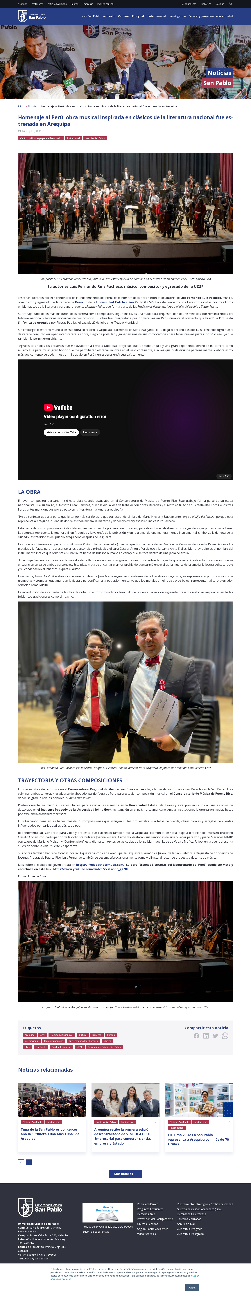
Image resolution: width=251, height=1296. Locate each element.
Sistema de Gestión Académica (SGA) (199, 1209)
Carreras (123, 16)
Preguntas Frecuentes (150, 1209)
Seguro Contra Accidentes (152, 1229)
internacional (31, 1041)
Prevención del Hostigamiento (155, 1219)
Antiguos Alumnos (57, 4)
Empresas (88, 4)
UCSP (80, 1047)
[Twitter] (215, 1035)
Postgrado (139, 16)
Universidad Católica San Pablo (104, 1047)
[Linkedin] (206, 1035)
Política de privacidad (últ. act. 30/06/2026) (108, 1226)
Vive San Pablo (91, 16)
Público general (105, 4)
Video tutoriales (146, 1234)
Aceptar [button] (192, 1287)
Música (107, 1041)
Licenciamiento (188, 4)
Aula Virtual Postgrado (190, 1234)
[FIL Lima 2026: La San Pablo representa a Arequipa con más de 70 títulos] (199, 1100)
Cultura (83, 1035)
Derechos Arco (146, 1214)
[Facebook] (196, 1035)
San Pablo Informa (61, 1047)
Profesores (37, 4)
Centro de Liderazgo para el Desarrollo (40, 138)
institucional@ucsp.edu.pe (33, 1258)
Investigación (177, 16)
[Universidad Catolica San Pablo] (32, 16)
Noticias (220, 4)
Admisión (109, 16)
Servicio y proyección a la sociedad (211, 16)
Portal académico (147, 1204)
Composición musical (62, 1035)
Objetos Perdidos (147, 1224)
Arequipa (30, 1035)
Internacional (157, 16)
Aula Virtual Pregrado (189, 1229)
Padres (74, 4)
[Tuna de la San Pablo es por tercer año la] (52, 1100)
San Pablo (41, 1047)
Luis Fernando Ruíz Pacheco (83, 1041)
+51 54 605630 (27, 1254)
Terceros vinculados (189, 1219)
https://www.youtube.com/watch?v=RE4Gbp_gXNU (90, 869)
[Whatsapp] (225, 1035)
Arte (42, 1035)
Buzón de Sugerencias (96, 1231)
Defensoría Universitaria (191, 1214)
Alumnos (22, 4)
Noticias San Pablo (95, 138)
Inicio (21, 106)
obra (27, 1047)
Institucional (73, 138)
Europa (111, 1035)
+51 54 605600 (48, 1254)
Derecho (96, 1035)
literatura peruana (53, 1041)
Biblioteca (206, 4)
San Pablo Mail (186, 1224)
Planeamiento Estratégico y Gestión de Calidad (205, 1204)
